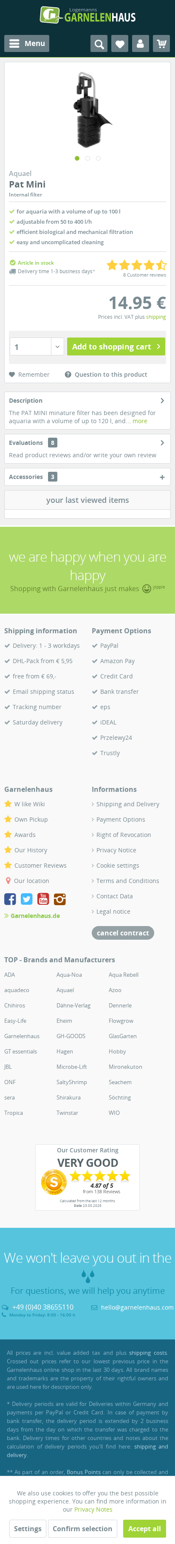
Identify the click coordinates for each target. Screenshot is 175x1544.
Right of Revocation (123, 835)
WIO (114, 1113)
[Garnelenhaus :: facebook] (11, 900)
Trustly (110, 753)
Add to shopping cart (111, 346)
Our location (31, 881)
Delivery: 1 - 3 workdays (46, 645)
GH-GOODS (70, 1036)
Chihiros (14, 1005)
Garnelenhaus (22, 1036)
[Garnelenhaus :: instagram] (60, 900)
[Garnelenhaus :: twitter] (28, 900)
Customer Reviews (40, 865)
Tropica (13, 1113)
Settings (28, 1528)
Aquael (65, 990)
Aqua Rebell (123, 974)
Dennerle (120, 1005)
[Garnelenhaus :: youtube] (44, 900)
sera (9, 1097)
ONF (10, 1082)
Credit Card (116, 676)
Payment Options (120, 819)
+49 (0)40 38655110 (42, 1307)
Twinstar (67, 1113)
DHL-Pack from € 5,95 (43, 661)
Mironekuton (125, 1067)
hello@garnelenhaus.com (137, 1307)
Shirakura (68, 1097)
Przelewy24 (116, 737)
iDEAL (108, 722)
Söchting (120, 1097)
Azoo (115, 990)
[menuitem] (26, 43)
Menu (35, 43)
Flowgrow (121, 1021)
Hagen (64, 1051)
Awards (25, 835)
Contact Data (114, 896)
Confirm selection (83, 1528)
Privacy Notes (93, 1509)
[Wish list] (119, 43)
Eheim (64, 1021)
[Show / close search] (98, 43)
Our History (30, 850)
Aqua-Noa (69, 974)
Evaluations (26, 443)
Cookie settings (117, 865)
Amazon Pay (117, 661)
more (139, 421)
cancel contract (123, 933)
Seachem (120, 1082)
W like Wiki (29, 804)
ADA (9, 974)
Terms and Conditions (127, 881)
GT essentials (20, 1051)
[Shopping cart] (161, 43)
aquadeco (16, 990)
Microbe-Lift (71, 1067)
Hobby (117, 1051)
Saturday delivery (37, 722)
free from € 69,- (34, 676)
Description (25, 400)
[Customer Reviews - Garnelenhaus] (87, 1182)
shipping (156, 316)
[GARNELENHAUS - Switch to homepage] (87, 15)
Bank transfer (119, 691)
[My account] (140, 43)
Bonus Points (84, 1472)
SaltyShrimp (71, 1082)
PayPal (109, 645)
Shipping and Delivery (127, 804)
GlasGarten (123, 1036)
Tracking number (37, 707)
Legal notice (113, 911)
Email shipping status (43, 691)
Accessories (31, 477)
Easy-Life (15, 1021)
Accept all (144, 1528)
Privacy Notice (116, 850)
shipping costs (148, 1352)
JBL (8, 1067)
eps (105, 707)
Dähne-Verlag (73, 1005)
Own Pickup (31, 819)
